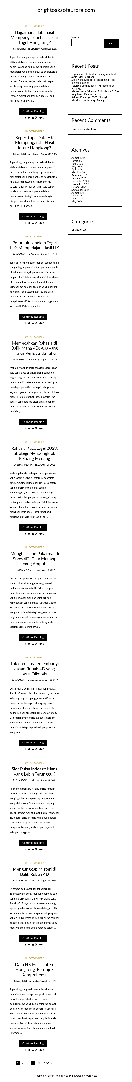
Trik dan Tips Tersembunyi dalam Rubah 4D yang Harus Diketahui (34, 669)
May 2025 (77, 201)
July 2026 (77, 161)
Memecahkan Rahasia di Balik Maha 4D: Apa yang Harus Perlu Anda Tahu (34, 348)
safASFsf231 (21, 49)
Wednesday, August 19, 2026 (44, 680)
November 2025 (80, 184)
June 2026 (77, 164)
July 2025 (77, 196)
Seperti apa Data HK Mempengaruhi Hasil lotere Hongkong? (34, 143)
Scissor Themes (54, 1076)
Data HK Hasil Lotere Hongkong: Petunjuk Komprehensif (34, 970)
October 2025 (79, 187)
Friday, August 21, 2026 (43, 465)
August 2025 (78, 193)
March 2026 (78, 172)
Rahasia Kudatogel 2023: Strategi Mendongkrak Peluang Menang (34, 453)
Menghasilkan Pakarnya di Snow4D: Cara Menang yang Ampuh (34, 559)
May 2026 (77, 167)
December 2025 (80, 181)
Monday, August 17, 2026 (44, 780)
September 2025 (80, 190)
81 (39, 1063)
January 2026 (79, 178)
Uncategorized (34, 26)
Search (75, 37)
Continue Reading (33, 111)
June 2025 (77, 199)
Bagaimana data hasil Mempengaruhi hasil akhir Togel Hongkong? (34, 37)
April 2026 (77, 169)
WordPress (91, 1076)
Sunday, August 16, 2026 (44, 981)
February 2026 (79, 175)
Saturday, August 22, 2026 (44, 49)
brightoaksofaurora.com (66, 10)
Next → (48, 1063)
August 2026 (78, 158)
